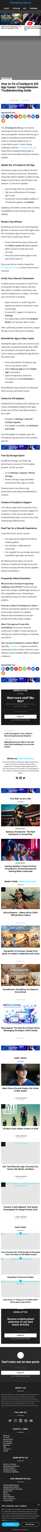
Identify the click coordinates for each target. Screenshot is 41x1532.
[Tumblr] (37, 116)
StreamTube (7, 1491)
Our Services (7, 1441)
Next (40, 25)
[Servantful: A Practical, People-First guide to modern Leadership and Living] (20, 937)
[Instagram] (29, 116)
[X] (7, 116)
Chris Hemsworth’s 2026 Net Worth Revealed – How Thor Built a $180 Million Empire (20, 1253)
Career (5, 1451)
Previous (1, 25)
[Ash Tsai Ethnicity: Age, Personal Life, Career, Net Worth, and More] (20, 1153)
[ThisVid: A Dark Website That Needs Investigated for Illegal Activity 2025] (20, 1193)
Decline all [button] (29, 1524)
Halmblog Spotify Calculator (13, 1489)
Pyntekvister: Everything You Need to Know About (20, 990)
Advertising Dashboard (11, 1466)
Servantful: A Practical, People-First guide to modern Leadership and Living (20, 952)
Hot (24, 8)
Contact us (7, 1449)
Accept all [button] (10, 1524)
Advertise (6, 1445)
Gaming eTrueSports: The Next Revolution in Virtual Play (20, 833)
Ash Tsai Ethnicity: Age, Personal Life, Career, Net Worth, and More (20, 1167)
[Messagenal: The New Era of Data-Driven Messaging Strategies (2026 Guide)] (20, 1013)
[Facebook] (3, 116)
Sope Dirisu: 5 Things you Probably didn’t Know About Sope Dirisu (20, 1301)
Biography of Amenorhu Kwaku (20, 1277)
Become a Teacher (9, 1464)
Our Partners (7, 1443)
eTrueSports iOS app (27, 147)
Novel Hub (6, 1495)
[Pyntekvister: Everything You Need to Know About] (20, 975)
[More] (3, 121)
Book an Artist (8, 1439)
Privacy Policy (8, 1500)
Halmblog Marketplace (11, 1485)
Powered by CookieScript (20, 1529)
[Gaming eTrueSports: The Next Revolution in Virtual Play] (20, 815)
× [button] (38, 1505)
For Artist (6, 1437)
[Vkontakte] (33, 116)
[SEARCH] (39, 12)
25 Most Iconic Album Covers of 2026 (20, 1128)
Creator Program (9, 1468)
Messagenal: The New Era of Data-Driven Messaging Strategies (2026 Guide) (20, 1029)
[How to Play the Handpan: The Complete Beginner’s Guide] (11, 19)
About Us (6, 1435)
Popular (16, 8)
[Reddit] (20, 116)
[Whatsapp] (24, 116)
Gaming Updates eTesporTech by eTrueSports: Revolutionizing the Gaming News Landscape (20, 868)
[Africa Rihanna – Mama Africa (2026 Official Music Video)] (20, 898)
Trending (33, 8)
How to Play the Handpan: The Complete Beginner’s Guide (11, 27)
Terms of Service (9, 1499)
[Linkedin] (12, 116)
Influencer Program (10, 1470)
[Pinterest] (16, 116)
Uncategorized (20, 828)
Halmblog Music (20, 3)
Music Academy (8, 1497)
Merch (5, 1493)
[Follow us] (36, 12)
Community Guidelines (11, 1472)
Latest (7, 8)
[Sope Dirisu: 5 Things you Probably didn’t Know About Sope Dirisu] (20, 1289)
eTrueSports (14, 646)
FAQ (4, 1447)
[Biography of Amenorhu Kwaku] (20, 1266)
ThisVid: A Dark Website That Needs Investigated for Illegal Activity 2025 (20, 1208)
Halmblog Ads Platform (11, 1487)
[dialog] (20, 1517)
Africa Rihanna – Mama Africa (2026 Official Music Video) (20, 913)
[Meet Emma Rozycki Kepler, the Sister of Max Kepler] (20, 1075)
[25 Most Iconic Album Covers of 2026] (20, 1115)
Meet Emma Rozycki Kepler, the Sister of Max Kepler (20, 1089)
